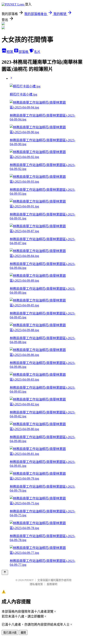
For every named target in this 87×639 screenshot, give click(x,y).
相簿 (10, 52)
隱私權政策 (36, 584)
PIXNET (29, 580)
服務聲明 (52, 584)
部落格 (24, 52)
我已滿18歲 (10, 632)
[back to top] (5, 572)
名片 (37, 52)
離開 (23, 632)
